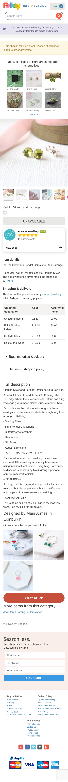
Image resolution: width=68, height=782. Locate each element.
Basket (57, 6)
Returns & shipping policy (26, 369)
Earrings (22, 612)
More (10, 280)
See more (34, 114)
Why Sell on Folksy (46, 705)
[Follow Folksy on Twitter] (33, 747)
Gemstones (35, 612)
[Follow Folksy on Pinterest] (20, 747)
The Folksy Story (34, 724)
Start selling (40, 6)
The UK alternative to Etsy (49, 708)
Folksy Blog (43, 711)
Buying (12, 711)
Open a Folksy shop (46, 699)
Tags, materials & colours (26, 356)
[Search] (59, 16)
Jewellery (9, 612)
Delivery (10, 702)
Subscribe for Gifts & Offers (19, 714)
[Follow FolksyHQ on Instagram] (39, 747)
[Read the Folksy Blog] (46, 747)
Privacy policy (33, 729)
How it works (12, 699)
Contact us (31, 726)
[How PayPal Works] (34, 771)
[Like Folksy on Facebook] (27, 747)
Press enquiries (33, 735)
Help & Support (44, 702)
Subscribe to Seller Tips (48, 714)
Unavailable (34, 221)
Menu (26, 6)
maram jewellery (28, 231)
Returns (10, 705)
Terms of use (32, 732)
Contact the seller (14, 708)
